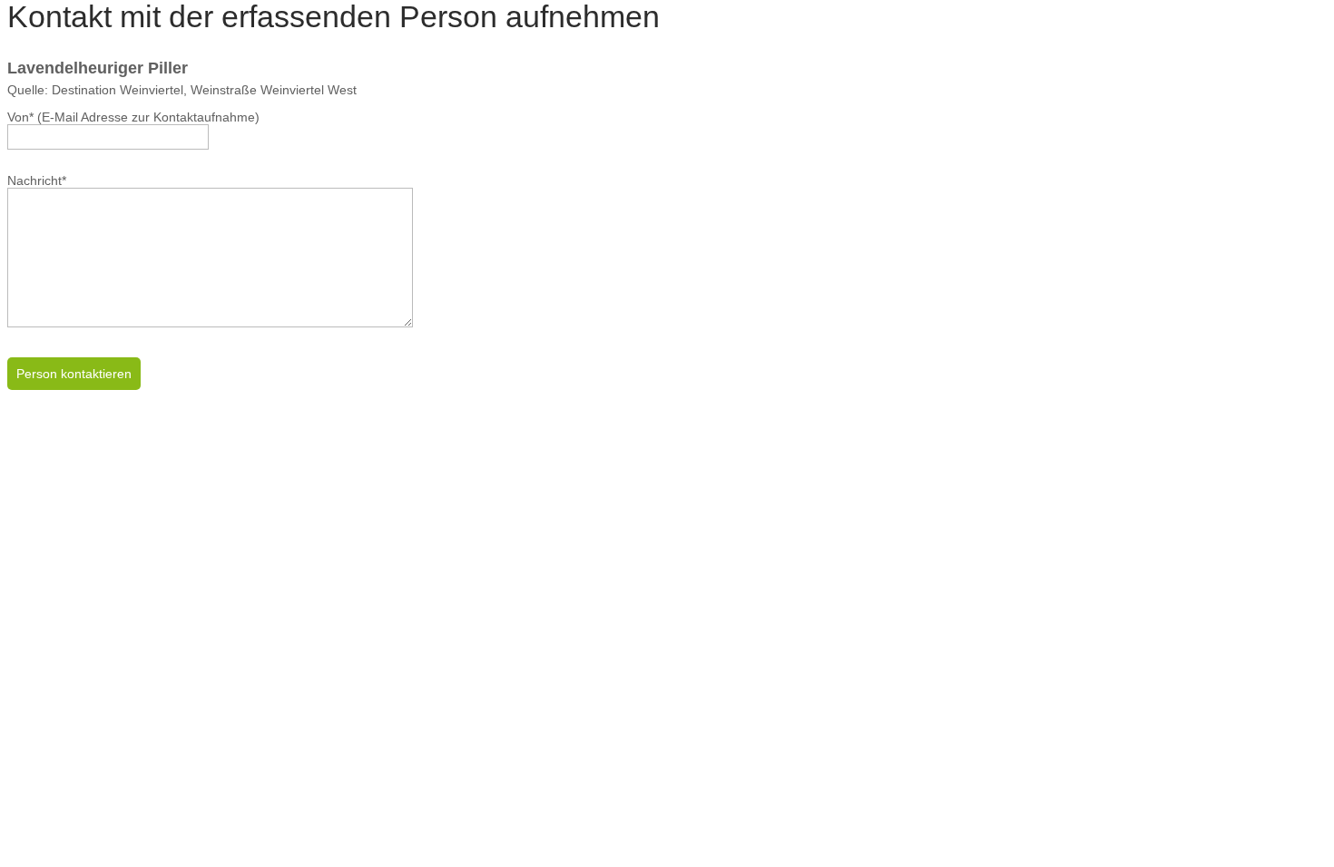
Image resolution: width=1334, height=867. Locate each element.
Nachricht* (36, 180)
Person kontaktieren (74, 373)
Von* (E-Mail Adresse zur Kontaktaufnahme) (133, 117)
